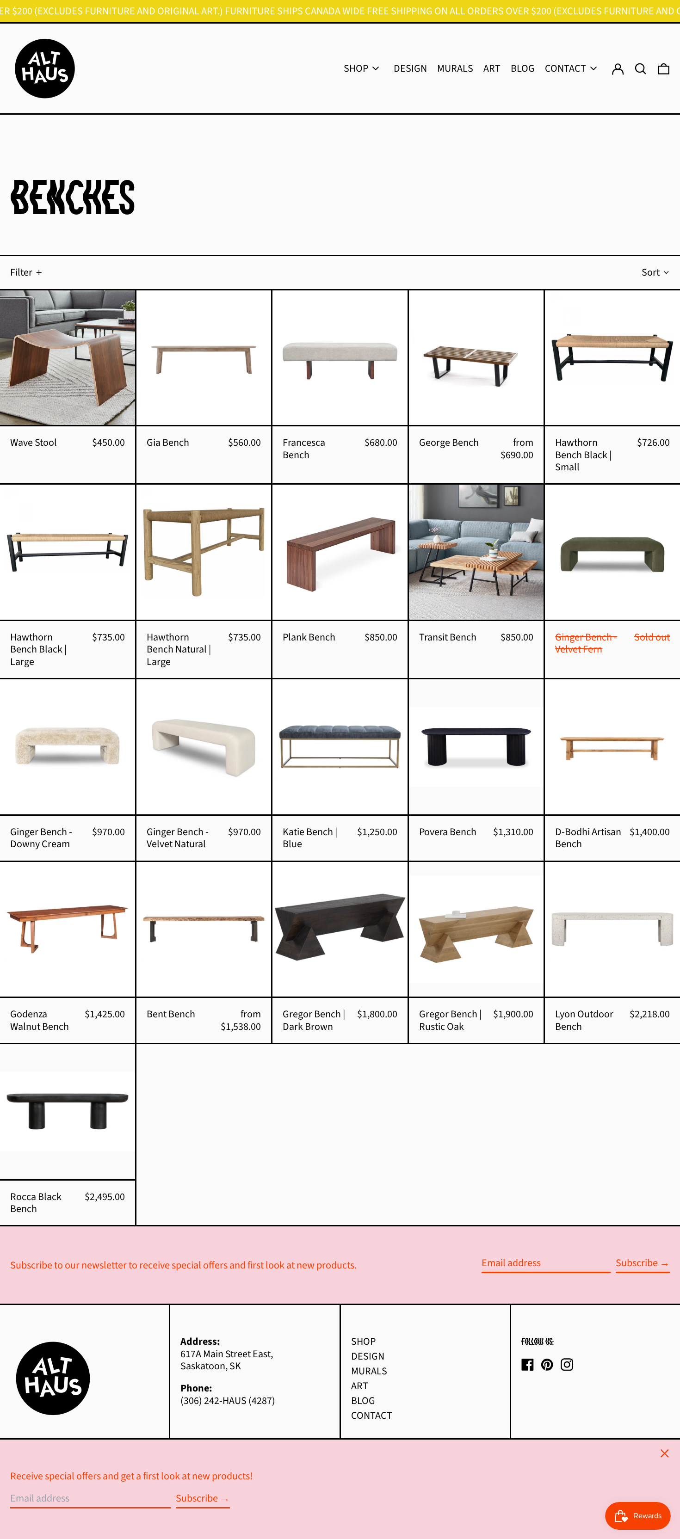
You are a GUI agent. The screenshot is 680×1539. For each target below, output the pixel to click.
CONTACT (371, 1415)
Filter (21, 272)
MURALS (369, 1371)
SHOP (363, 1341)
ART (359, 1386)
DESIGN (367, 1356)
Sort (651, 272)
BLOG (363, 1400)
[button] (663, 68)
